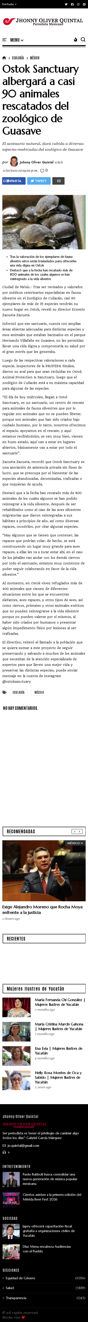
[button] (9, 4)
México (34, 58)
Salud (10, 1288)
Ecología (18, 58)
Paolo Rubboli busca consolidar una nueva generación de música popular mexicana (50, 1179)
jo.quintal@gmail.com (23, 1145)
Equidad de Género (20, 1278)
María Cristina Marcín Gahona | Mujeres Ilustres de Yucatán (59, 1026)
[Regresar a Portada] (76, 1311)
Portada (8, 4)
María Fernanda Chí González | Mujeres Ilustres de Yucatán (60, 1002)
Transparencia (16, 1298)
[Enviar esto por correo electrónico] (58, 181)
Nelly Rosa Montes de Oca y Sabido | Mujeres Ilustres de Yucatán (58, 1077)
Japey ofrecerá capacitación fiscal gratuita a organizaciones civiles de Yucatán (49, 1231)
